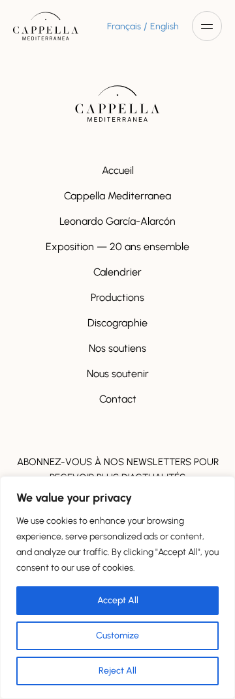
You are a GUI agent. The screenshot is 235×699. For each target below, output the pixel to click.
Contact (117, 399)
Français (124, 26)
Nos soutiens (117, 348)
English (164, 26)
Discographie (117, 323)
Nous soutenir (118, 373)
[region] (117, 587)
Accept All (117, 600)
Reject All (117, 670)
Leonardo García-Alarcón (117, 221)
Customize (117, 635)
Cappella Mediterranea (117, 196)
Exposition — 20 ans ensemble (117, 246)
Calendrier (117, 272)
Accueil (118, 170)
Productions (117, 297)
